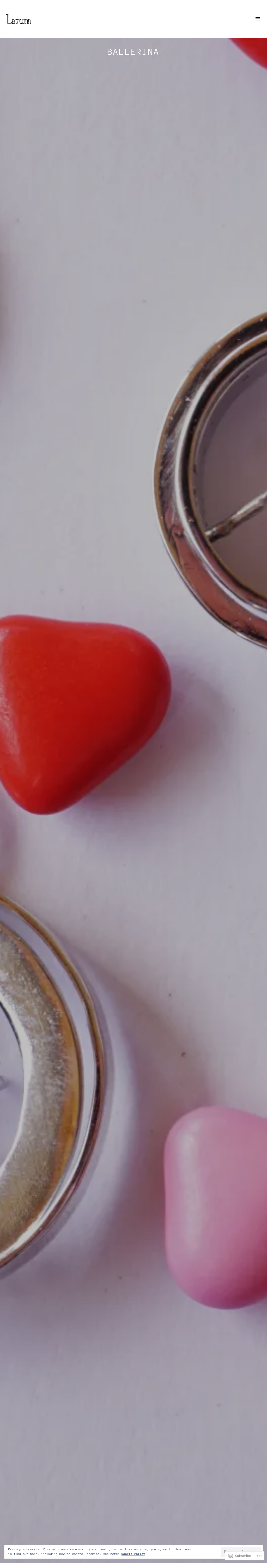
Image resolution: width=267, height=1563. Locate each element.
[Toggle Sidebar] (257, 19)
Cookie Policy (133, 1553)
